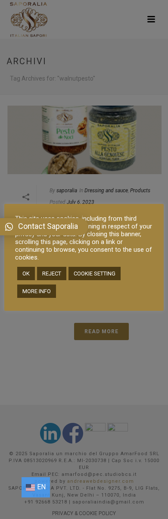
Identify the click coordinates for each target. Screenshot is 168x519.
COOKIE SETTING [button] (94, 273)
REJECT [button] (51, 273)
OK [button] (26, 273)
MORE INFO (36, 291)
